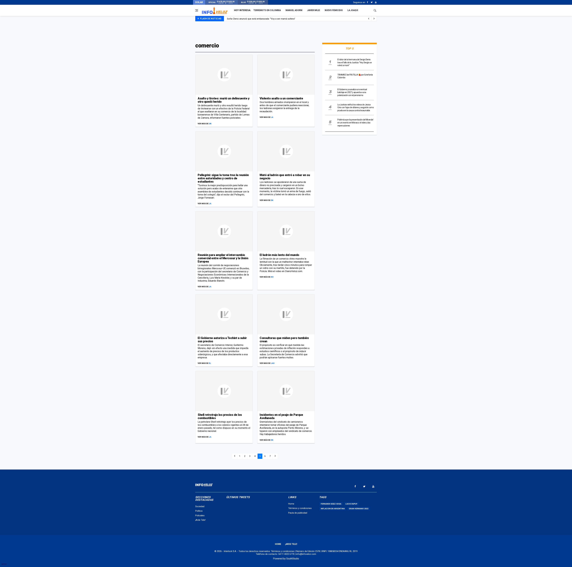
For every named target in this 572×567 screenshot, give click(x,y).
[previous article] (374, 18)
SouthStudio (292, 558)
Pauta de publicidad (297, 512)
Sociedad (199, 506)
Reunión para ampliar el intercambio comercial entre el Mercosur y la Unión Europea (223, 258)
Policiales (200, 515)
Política (198, 511)
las (272, 363)
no (272, 277)
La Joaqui (353, 10)
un (210, 124)
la (272, 117)
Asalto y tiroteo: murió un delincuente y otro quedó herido (223, 100)
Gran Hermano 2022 (358, 509)
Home (291, 503)
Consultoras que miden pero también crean (284, 339)
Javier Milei (313, 10)
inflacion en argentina (333, 509)
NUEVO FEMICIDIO (334, 10)
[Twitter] (372, 2)
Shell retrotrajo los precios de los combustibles (220, 416)
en (272, 200)
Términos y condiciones (300, 508)
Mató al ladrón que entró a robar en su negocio (285, 176)
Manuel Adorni (294, 10)
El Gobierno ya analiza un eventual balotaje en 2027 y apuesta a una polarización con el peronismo (352, 92)
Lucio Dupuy (351, 504)
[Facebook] (367, 2)
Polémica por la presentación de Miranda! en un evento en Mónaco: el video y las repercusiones (355, 122)
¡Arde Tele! (200, 520)
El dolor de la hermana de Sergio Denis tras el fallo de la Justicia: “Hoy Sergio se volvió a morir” (354, 62)
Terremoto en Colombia (267, 10)
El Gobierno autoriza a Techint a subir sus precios (222, 339)
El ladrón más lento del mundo (279, 255)
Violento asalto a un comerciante (281, 98)
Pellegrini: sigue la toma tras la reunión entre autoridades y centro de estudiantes (223, 178)
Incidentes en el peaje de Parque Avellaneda (281, 416)
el (210, 363)
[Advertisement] (286, 31)
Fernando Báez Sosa (331, 504)
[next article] (368, 18)
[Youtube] (376, 2)
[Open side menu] (196, 10)
